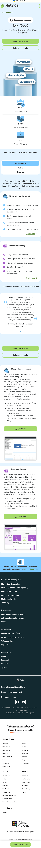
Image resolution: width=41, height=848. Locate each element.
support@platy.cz (30, 569)
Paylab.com (25, 763)
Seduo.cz (25, 750)
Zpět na (7, 12)
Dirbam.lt (5, 785)
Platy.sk (24, 760)
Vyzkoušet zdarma (20, 844)
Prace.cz (5, 753)
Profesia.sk (6, 747)
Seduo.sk (25, 753)
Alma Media (24, 713)
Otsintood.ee (7, 792)
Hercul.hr (25, 785)
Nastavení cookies (8, 697)
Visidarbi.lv (6, 789)
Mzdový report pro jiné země (12, 637)
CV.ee (5, 782)
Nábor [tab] (20, 168)
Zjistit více (30, 234)
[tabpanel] (20, 231)
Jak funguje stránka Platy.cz (12, 618)
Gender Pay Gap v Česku (11, 633)
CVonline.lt (6, 776)
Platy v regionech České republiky (14, 588)
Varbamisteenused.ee (10, 802)
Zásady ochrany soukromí (11, 692)
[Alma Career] (20, 824)
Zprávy (4, 668)
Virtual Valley (26, 789)
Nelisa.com (6, 766)
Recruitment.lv (7, 798)
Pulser (24, 792)
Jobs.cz (5, 743)
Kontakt (4, 656)
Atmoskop (6, 763)
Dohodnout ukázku (20, 48)
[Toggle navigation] (37, 6)
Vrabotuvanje (26, 782)
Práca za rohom (8, 756)
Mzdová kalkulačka (8, 599)
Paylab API (5, 645)
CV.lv (4, 779)
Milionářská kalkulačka (10, 595)
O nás (3, 622)
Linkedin (4, 664)
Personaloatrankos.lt (9, 795)
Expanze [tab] (20, 172)
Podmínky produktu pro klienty (13, 614)
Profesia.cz (6, 750)
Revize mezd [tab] (20, 163)
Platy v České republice (10, 584)
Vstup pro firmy (7, 641)
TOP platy (5, 603)
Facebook (5, 660)
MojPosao (25, 776)
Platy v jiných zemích (9, 591)
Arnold (24, 743)
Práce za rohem (8, 760)
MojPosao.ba (26, 779)
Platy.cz (24, 756)
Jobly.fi (5, 812)
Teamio (24, 747)
